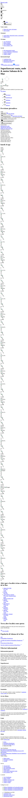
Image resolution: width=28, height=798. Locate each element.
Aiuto (6, 22)
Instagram (21, 788)
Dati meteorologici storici (9, 50)
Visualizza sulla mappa (8, 65)
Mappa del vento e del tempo (10, 29)
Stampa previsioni (6, 116)
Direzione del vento (5, 126)
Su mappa (3, 91)
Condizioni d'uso (7, 59)
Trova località (5, 631)
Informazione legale (7, 61)
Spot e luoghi (6, 30)
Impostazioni (8, 24)
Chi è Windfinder (7, 44)
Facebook (17, 65)
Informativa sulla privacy (9, 60)
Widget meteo (6, 36)
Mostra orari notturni (7, 123)
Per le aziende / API (7, 45)
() (6, 127)
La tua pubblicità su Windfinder (10, 51)
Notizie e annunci (7, 53)
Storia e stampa (6, 43)
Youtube (21, 789)
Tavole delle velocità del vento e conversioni (13, 35)
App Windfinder (7, 41)
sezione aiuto (6, 739)
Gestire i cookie (7, 54)
